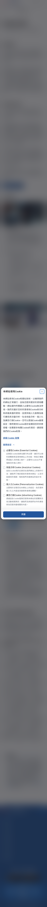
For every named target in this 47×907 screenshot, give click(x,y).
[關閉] (42, 391)
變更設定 (7, 445)
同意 (23, 514)
